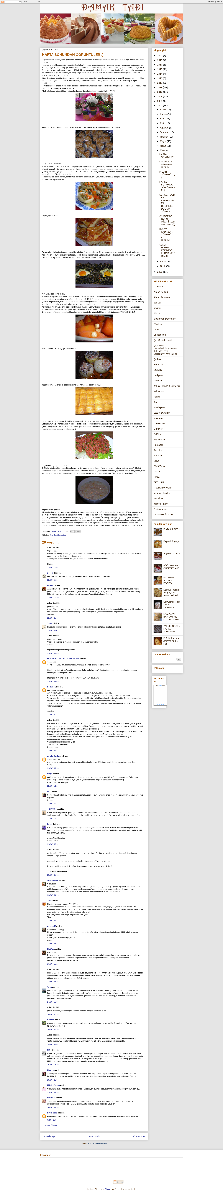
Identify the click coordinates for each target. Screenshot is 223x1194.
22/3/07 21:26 (53, 786)
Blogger (108, 1189)
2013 (160, 78)
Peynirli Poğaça (171, 541)
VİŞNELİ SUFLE (171, 553)
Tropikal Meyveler (163, 487)
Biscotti (157, 313)
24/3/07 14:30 (53, 1029)
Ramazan (158, 445)
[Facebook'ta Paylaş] (78, 531)
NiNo (49, 1050)
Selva (156, 461)
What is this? (160, 705)
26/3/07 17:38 (53, 1107)
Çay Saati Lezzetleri (58, 535)
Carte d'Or (159, 329)
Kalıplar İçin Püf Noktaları (167, 386)
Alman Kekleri (161, 292)
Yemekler (158, 498)
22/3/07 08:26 (53, 580)
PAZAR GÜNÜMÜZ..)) (167, 174)
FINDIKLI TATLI (171, 529)
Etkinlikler (158, 370)
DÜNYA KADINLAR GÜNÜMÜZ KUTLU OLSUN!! (166, 234)
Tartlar (157, 471)
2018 (160, 60)
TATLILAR (159, 482)
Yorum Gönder (51, 1125)
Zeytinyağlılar (160, 509)
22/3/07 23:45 (53, 819)
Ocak (163, 266)
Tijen (49, 901)
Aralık (163, 109)
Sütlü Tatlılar (160, 466)
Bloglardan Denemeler (165, 318)
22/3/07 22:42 (53, 804)
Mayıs (163, 141)
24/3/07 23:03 (53, 1045)
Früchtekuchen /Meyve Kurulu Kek (171, 641)
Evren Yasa (52, 1113)
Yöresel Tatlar (161, 503)
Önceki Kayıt (139, 1136)
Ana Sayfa (94, 1136)
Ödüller (157, 434)
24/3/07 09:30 (53, 1002)
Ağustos (164, 127)
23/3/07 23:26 (53, 982)
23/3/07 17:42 (53, 921)
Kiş (155, 402)
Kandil (157, 396)
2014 (160, 73)
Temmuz (165, 132)
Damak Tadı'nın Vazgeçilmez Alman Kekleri (171, 592)
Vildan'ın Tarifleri (162, 493)
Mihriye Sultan (53, 1085)
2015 (160, 69)
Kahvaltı (158, 380)
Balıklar (157, 302)
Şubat (163, 261)
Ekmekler (158, 364)
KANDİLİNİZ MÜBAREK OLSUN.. (165, 164)
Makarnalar (159, 423)
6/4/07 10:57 (52, 1120)
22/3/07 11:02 (52, 630)
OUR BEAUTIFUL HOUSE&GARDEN (63, 659)
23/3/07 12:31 (53, 844)
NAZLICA (51, 1098)
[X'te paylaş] (75, 531)
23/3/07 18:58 (53, 944)
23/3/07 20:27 (53, 964)
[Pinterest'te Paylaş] (80, 531)
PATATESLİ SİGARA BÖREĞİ (169, 580)
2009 (160, 96)
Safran (50, 623)
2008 (160, 101)
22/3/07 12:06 (53, 653)
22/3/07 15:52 (53, 751)
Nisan (163, 146)
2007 (160, 105)
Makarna (158, 418)
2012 (160, 83)
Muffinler (158, 429)
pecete (50, 573)
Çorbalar (158, 359)
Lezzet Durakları (162, 412)
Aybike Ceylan (53, 756)
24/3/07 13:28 (53, 1014)
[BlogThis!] (73, 531)
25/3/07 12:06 (53, 1080)
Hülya (49, 774)
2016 (160, 64)
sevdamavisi (52, 880)
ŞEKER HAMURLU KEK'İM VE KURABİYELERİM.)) (167, 250)
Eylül (163, 123)
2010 (160, 92)
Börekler (158, 324)
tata (49, 791)
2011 (160, 87)
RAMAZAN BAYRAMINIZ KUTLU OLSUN (171, 617)
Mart (163, 150)
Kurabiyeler (159, 407)
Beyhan (50, 1020)
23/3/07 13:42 (53, 875)
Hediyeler (158, 375)
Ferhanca (51, 687)
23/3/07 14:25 (53, 895)
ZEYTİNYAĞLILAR (163, 514)
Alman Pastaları (162, 297)
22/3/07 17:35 (53, 768)
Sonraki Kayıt (48, 1136)
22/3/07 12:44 (53, 715)
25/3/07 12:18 (53, 1092)
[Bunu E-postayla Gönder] (71, 531)
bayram (157, 308)
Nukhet (50, 1070)
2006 (160, 272)
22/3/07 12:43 (53, 681)
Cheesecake (160, 334)
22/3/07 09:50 (53, 598)
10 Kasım (158, 286)
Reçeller (158, 450)
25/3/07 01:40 (53, 1065)
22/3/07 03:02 (53, 567)
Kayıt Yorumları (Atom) (97, 1143)
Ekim (163, 118)
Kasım (163, 114)
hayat (49, 824)
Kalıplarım (159, 391)
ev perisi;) (51, 926)
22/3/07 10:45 (53, 618)
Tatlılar (157, 477)
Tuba (49, 987)
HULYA (50, 949)
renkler (50, 585)
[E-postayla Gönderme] (66, 531)
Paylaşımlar (160, 439)
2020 (160, 55)
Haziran (164, 136)
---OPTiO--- (51, 809)
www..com (160, 685)
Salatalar (158, 455)
